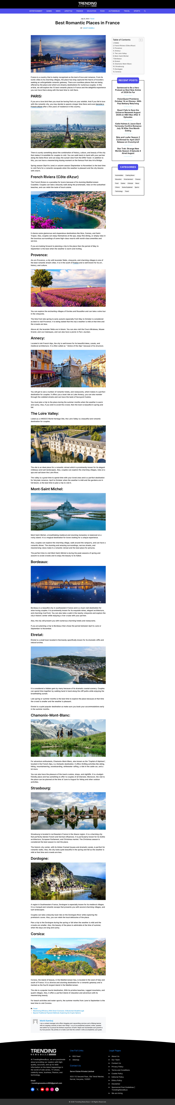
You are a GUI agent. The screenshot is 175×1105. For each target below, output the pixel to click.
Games (49, 11)
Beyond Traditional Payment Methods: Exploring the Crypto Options (57, 1013)
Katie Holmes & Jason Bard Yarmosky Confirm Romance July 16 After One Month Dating (128, 127)
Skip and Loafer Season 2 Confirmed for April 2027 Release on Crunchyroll (128, 139)
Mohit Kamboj (88, 28)
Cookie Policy (117, 1074)
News (58, 11)
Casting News (130, 175)
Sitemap (76, 1060)
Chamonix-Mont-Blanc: (123, 64)
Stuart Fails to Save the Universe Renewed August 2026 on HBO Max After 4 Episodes (128, 113)
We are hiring (117, 1093)
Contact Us (116, 1063)
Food (102, 11)
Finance (79, 11)
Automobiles (114, 11)
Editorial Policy (118, 1077)
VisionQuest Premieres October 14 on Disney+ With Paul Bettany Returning (128, 101)
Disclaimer (116, 1084)
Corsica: (118, 72)
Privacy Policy (117, 1067)
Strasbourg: (119, 66)
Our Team (116, 1060)
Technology (119, 191)
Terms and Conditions (121, 1070)
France (76, 263)
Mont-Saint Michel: (122, 56)
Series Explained (127, 187)
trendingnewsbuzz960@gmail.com (47, 1083)
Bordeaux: (118, 59)
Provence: (118, 48)
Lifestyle (68, 11)
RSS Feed (76, 1056)
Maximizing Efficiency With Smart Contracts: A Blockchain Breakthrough (58, 1011)
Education (91, 11)
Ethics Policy (117, 1080)
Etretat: (117, 61)
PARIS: (116, 43)
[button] (145, 11)
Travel (127, 11)
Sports (137, 11)
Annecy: (118, 51)
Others (117, 187)
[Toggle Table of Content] (140, 40)
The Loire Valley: (121, 53)
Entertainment (35, 11)
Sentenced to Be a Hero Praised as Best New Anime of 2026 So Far (128, 90)
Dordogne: (119, 69)
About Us (115, 1056)
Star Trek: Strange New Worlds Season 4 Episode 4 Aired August (128, 150)
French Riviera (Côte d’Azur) (125, 46)
